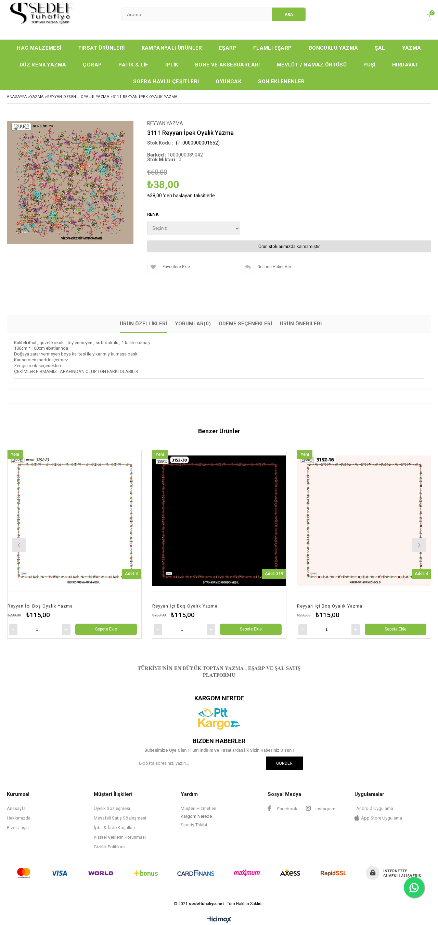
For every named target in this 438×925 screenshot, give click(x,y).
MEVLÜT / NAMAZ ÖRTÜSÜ (312, 65)
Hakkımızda (18, 818)
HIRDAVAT (405, 65)
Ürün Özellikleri (143, 324)
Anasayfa (16, 808)
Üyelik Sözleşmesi (112, 808)
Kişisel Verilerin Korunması (120, 837)
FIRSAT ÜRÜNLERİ (101, 48)
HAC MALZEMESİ (39, 48)
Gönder (284, 763)
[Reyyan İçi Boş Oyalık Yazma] (74, 520)
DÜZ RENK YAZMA (43, 65)
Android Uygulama (374, 808)
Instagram (324, 808)
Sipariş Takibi (194, 824)
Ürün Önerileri (301, 324)
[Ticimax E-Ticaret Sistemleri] (219, 919)
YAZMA (411, 48)
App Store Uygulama (381, 818)
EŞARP (227, 48)
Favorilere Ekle (74, 544)
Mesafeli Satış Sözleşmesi (120, 818)
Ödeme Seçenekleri (245, 324)
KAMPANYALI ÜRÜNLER (172, 48)
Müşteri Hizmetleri (198, 808)
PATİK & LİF (133, 65)
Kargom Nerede (196, 816)
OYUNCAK (228, 81)
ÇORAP (92, 65)
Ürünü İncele (109, 544)
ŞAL (380, 48)
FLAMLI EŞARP (272, 48)
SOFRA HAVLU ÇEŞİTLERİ (166, 81)
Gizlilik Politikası (110, 846)
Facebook (286, 808)
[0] (426, 17)
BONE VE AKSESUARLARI (227, 65)
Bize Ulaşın (18, 827)
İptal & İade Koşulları (114, 827)
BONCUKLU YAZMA (333, 48)
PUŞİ (369, 65)
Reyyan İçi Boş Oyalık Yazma (40, 606)
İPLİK (171, 65)
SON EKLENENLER (281, 81)
